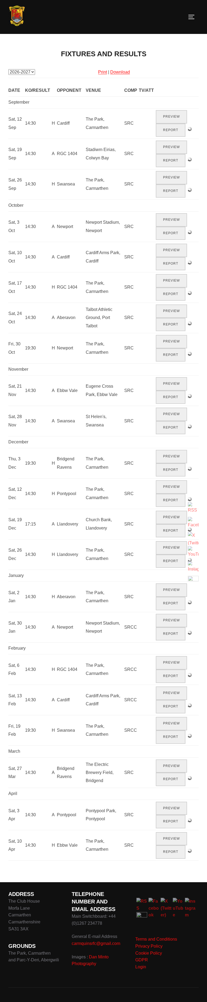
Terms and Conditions (156, 939)
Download (120, 72)
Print (102, 72)
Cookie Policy (148, 953)
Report (170, 130)
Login (140, 967)
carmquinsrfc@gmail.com (96, 943)
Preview (171, 116)
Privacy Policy (149, 946)
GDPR (141, 960)
